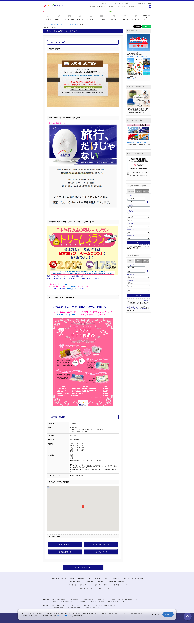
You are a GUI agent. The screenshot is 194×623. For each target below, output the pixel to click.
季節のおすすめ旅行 (58, 599)
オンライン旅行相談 (114, 3)
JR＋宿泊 (71, 578)
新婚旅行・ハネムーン (121, 585)
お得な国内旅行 (88, 599)
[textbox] (138, 6)
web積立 (70, 289)
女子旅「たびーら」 (84, 585)
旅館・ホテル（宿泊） (102, 578)
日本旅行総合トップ (57, 578)
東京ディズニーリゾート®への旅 (62, 601)
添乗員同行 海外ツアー (92, 607)
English (149, 3)
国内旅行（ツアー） (84, 578)
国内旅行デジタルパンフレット (136, 142)
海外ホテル (101, 581)
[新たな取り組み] (83, 168)
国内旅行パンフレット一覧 (116, 601)
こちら (64, 284)
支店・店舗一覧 (54, 24)
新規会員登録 (94, 6)
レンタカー (126, 578)
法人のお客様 (141, 3)
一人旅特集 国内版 (114, 599)
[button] (83, 507)
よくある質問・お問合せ (129, 3)
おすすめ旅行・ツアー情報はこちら (138, 56)
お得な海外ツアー (88, 605)
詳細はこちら (131, 79)
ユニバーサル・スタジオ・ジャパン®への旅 (90, 601)
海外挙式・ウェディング (102, 585)
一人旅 (99, 588)
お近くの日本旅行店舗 (134, 307)
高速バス (116, 578)
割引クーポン (121, 6)
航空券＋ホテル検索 (140, 309)
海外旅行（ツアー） (76, 581)
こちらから (71, 286)
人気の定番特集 (74, 599)
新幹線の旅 (101, 599)
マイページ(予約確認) (107, 6)
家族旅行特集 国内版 (131, 599)
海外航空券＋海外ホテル (116, 581)
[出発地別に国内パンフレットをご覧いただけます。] (138, 123)
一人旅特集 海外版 (58, 607)
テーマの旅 (69, 585)
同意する (168, 614)
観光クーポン (139, 578)
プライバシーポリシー (64, 616)
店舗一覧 (103, 3)
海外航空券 (90, 581)
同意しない (156, 614)
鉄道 (91, 588)
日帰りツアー (110, 588)
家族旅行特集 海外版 (74, 607)
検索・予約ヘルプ (144, 244)
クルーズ (82, 588)
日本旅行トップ (46, 24)
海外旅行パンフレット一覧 (107, 605)
